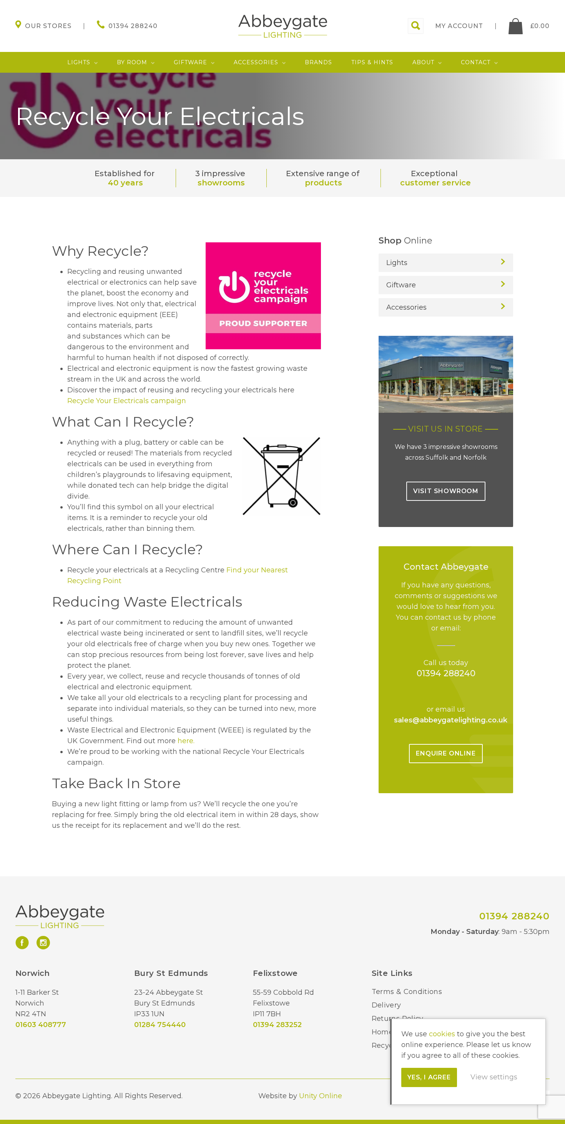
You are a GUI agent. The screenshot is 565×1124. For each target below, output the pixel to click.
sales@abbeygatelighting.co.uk (450, 720)
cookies (442, 1034)
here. (186, 741)
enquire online (445, 753)
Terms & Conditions (407, 991)
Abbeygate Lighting (282, 26)
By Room (132, 62)
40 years (125, 182)
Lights (78, 62)
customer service (435, 182)
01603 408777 (40, 1025)
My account (459, 26)
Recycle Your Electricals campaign (126, 401)
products (323, 182)
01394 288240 (446, 673)
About (423, 62)
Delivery (386, 1005)
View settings (493, 1077)
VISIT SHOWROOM (446, 491)
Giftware (190, 62)
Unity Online (320, 1096)
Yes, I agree (429, 1077)
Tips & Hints (372, 62)
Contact (475, 62)
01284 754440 (160, 1025)
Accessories (256, 62)
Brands (318, 62)
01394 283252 (277, 1025)
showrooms (221, 182)
